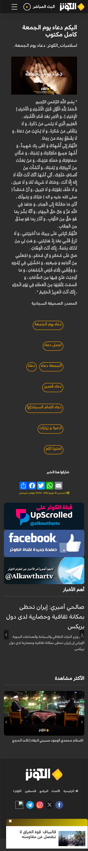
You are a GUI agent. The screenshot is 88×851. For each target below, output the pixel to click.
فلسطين (30, 791)
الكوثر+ (17, 791)
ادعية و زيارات (50, 428)
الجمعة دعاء (51, 366)
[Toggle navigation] (14, 7)
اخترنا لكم (54, 449)
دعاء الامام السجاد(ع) (44, 407)
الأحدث (55, 791)
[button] (82, 634)
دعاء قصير (53, 386)
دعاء (31, 366)
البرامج (43, 791)
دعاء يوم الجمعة (48, 324)
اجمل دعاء (53, 345)
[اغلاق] (10, 821)
